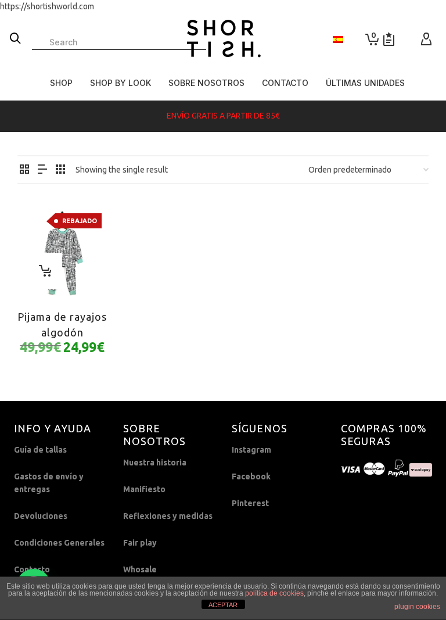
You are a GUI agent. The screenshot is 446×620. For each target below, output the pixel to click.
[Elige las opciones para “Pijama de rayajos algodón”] (44, 271)
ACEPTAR (223, 604)
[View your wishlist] (388, 39)
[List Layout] (42, 170)
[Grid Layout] (60, 170)
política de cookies (274, 593)
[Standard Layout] (24, 170)
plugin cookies (417, 607)
